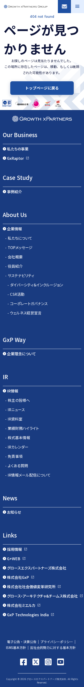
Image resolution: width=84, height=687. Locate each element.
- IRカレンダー (16, 447)
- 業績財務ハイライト (22, 428)
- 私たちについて (18, 238)
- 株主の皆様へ (17, 400)
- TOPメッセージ (18, 247)
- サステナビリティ (19, 275)
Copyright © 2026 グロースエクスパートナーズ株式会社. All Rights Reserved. (42, 680)
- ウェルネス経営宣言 (24, 313)
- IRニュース (15, 409)
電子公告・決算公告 (21, 641)
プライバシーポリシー (56, 641)
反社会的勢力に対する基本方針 (54, 647)
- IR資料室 (13, 419)
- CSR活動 (15, 294)
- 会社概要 (14, 257)
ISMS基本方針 (15, 647)
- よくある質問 (16, 465)
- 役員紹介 (14, 266)
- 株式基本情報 (17, 437)
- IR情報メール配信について (28, 475)
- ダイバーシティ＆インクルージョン (35, 285)
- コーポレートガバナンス (27, 303)
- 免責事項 (14, 456)
